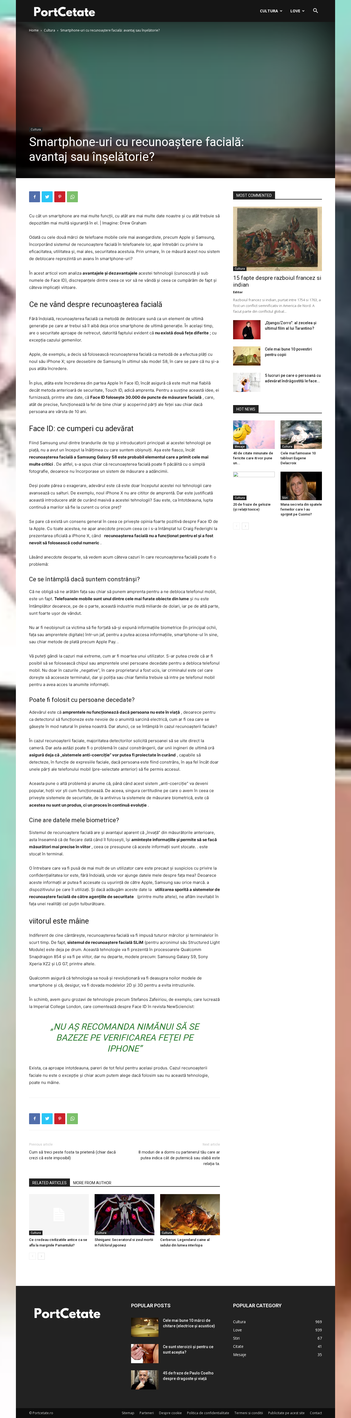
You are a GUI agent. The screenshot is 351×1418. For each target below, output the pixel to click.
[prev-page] (32, 1256)
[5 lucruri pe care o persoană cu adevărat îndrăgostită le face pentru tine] (247, 382)
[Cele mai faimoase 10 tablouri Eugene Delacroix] (301, 434)
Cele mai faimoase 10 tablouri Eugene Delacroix (298, 458)
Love (295, 10)
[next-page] (41, 1256)
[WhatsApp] (72, 196)
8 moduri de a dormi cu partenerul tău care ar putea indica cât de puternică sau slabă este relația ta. (179, 1158)
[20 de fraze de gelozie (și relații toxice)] (254, 486)
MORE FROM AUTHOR (92, 1183)
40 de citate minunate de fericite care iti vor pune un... (253, 458)
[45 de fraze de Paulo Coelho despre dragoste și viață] (144, 1379)
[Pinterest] (59, 196)
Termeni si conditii (248, 1413)
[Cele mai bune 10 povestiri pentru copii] (247, 356)
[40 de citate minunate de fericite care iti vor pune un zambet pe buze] (254, 434)
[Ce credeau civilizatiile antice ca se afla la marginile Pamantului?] (59, 1214)
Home (34, 30)
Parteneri (147, 1413)
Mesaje (240, 446)
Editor (238, 292)
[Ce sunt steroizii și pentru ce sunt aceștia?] (144, 1353)
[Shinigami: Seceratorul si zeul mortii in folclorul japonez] (124, 1214)
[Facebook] (34, 196)
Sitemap (128, 1413)
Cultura (269, 10)
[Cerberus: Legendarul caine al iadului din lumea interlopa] (190, 1214)
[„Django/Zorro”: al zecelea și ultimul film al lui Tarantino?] (247, 329)
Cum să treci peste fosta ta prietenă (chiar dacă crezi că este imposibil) (72, 1155)
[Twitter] (47, 196)
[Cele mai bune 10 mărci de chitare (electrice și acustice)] (144, 1327)
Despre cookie (170, 1413)
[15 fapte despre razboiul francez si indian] (277, 239)
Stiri (285, 498)
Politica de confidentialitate (208, 1413)
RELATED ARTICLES (49, 1183)
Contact (316, 1413)
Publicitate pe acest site (286, 1413)
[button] (315, 11)
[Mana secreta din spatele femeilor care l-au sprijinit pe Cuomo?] (301, 486)
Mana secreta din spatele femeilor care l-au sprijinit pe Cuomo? (301, 509)
